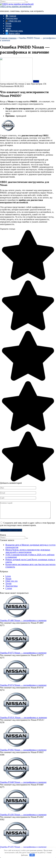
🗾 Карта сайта (12, 33)
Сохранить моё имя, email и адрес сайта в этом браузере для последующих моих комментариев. (27, 524)
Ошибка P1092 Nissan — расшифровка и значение (23, 750)
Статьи (8, 588)
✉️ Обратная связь (14, 31)
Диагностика (11, 18)
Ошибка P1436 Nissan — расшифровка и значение (23, 814)
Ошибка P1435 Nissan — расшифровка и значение (23, 847)
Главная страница (8, 38)
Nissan (8, 23)
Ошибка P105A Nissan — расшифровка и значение (23, 717)
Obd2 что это (11, 581)
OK (32, 855)
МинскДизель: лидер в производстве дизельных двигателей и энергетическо (27, 551)
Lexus (8, 28)
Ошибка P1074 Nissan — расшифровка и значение (23, 685)
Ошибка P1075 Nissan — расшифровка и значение (23, 653)
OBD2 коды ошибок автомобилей (15, 6)
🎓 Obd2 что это (13, 21)
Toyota (8, 26)
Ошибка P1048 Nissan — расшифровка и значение (23, 782)
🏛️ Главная (10, 16)
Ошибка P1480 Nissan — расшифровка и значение (23, 620)
